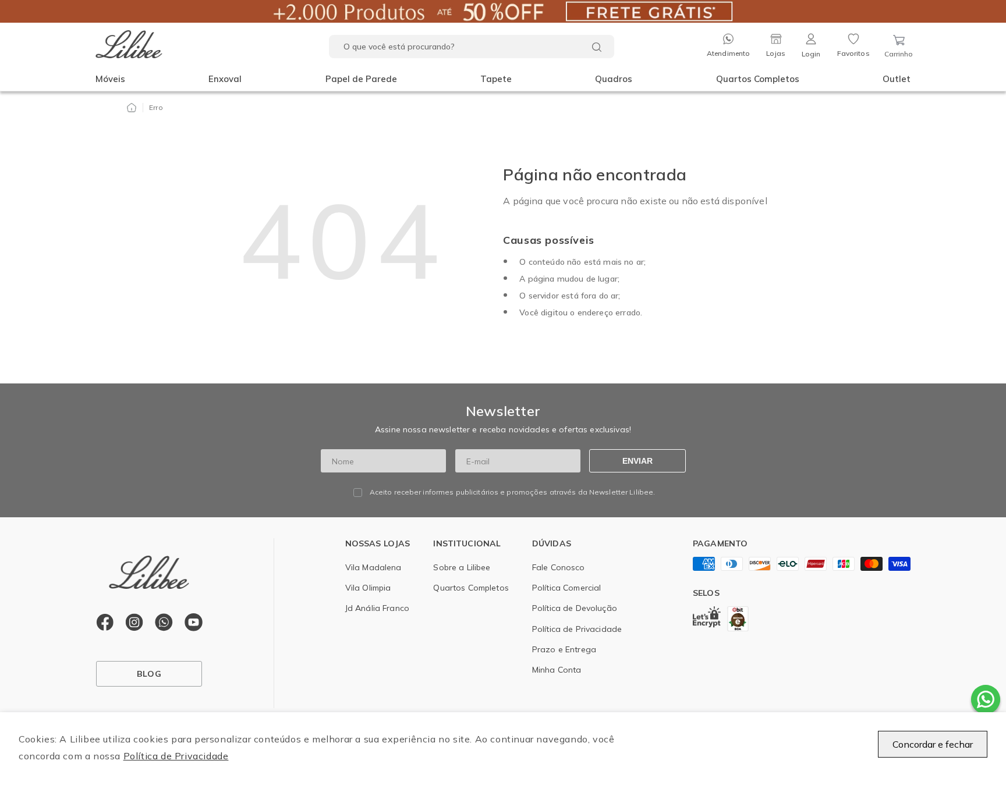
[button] (110, 79)
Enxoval (225, 78)
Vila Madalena (373, 567)
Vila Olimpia (368, 587)
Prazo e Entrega (564, 649)
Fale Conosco (558, 567)
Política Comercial (566, 587)
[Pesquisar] (596, 47)
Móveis (110, 78)
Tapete (496, 78)
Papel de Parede (361, 78)
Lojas (775, 53)
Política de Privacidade (176, 756)
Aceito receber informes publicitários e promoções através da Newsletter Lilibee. (513, 492)
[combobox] (471, 46)
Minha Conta (557, 669)
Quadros (613, 78)
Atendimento (728, 53)
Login (811, 53)
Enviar (637, 460)
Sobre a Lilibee (461, 567)
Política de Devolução (574, 608)
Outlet (897, 78)
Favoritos (853, 53)
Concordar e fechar (932, 744)
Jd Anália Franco (377, 608)
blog (149, 674)
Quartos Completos (757, 78)
